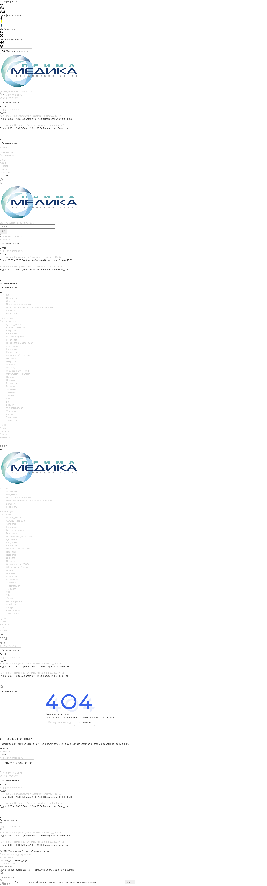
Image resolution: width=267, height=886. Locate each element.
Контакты (5, 172)
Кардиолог (11, 349)
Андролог (11, 330)
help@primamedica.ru (11, 109)
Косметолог (12, 352)
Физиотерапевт (14, 407)
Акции (3, 163)
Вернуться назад (59, 722)
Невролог (11, 361)
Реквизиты (12, 313)
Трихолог (11, 395)
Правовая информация (18, 304)
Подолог (10, 376)
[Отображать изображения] (2, 32)
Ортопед (10, 367)
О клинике (11, 297)
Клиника (4, 147)
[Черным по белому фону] (1, 18)
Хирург (10, 414)
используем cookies (87, 882)
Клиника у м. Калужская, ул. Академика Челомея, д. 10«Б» (30, 115)
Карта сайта (6, 857)
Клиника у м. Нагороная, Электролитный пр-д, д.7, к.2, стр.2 (32, 125)
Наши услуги (6, 152)
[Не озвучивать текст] (1, 46)
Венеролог (11, 333)
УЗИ (8, 401)
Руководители (13, 324)
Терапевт (11, 389)
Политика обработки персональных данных (29, 307)
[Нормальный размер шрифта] (2, 8)
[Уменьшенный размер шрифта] (1, 4)
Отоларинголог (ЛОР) (17, 370)
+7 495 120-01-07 (13, 95)
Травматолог (13, 392)
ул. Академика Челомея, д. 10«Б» (17, 91)
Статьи (3, 169)
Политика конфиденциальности (17, 854)
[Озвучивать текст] (2, 42)
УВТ (8, 398)
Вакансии (11, 310)
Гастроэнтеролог (15, 336)
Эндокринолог (13, 417)
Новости (4, 166)
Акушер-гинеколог (16, 327)
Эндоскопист (13, 420)
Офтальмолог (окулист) (18, 373)
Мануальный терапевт (18, 355)
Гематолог (11, 339)
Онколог (10, 364)
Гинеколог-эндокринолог (19, 342)
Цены (3, 160)
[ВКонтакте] (7, 175)
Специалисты (7, 155)
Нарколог (11, 358)
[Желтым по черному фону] (1, 22)
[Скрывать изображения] (1, 36)
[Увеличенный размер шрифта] (2, 12)
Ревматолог (12, 383)
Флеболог (11, 410)
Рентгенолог (12, 386)
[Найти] (3, 231)
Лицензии (11, 301)
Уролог (10, 404)
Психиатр (11, 380)
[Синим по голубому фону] (1, 25)
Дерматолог (12, 345)
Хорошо (130, 882)
